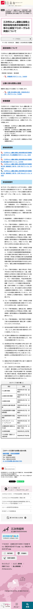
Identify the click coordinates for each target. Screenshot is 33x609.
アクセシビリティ (7, 569)
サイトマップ (6, 563)
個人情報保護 (17, 566)
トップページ (9, 10)
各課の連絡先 (11, 558)
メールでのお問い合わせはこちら (12, 461)
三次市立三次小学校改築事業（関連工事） (14, 497)
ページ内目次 (16, 39)
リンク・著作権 (17, 563)
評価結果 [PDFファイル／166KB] (17, 76)
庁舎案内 (23, 553)
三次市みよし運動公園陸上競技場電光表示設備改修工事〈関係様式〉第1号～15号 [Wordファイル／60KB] (16, 173)
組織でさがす (17, 10)
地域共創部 (6, 453)
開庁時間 (9, 553)
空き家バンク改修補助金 (9, 511)
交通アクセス (6, 566)
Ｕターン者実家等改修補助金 (10, 507)
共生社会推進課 (14, 453)
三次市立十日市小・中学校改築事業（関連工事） (16, 494)
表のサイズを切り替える (16, 382)
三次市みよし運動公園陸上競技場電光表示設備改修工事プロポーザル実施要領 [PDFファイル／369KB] (16, 155)
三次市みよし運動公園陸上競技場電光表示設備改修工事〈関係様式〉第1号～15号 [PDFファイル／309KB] (16, 166)
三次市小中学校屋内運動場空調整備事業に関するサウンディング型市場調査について (16, 502)
